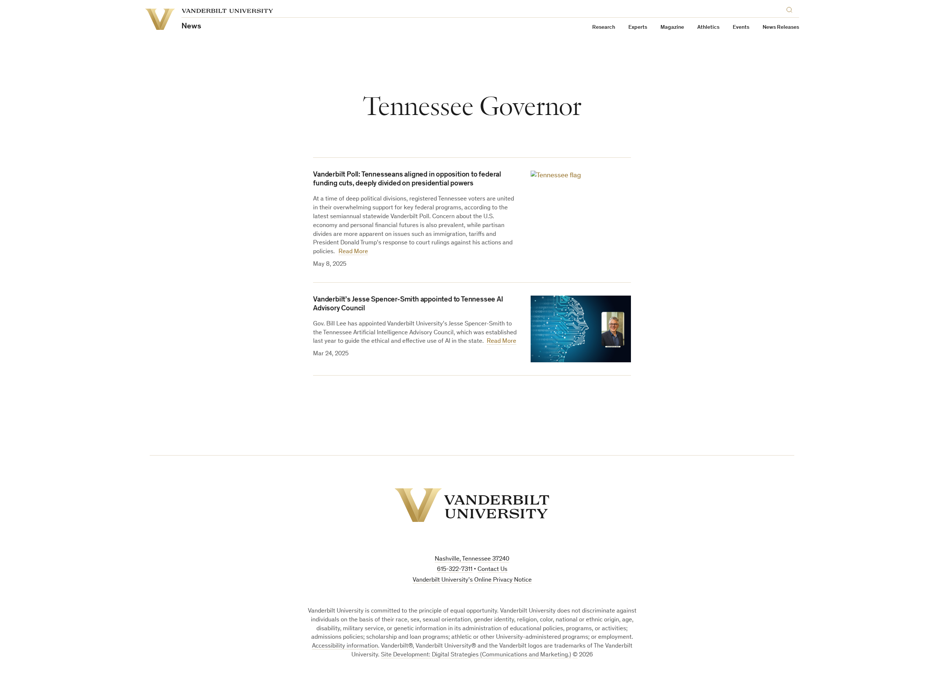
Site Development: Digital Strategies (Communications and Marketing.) (476, 655)
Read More (353, 252)
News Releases (781, 27)
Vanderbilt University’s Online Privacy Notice (472, 580)
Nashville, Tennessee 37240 (472, 559)
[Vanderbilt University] (472, 505)
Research (603, 27)
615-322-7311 (454, 569)
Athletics (708, 27)
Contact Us (492, 569)
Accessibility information (345, 646)
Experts (637, 27)
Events (741, 27)
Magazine (672, 27)
